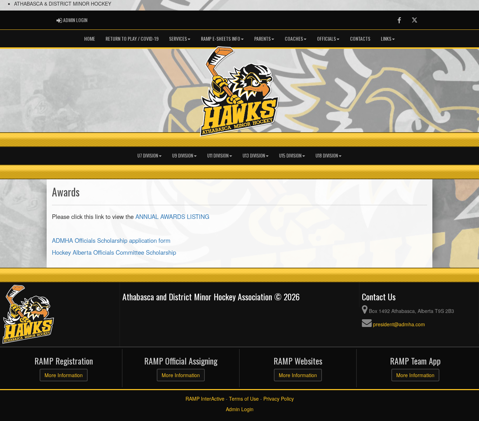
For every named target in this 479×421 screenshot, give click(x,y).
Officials (326, 38)
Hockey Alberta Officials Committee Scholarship (114, 252)
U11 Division (218, 155)
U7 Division (147, 155)
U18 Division (327, 155)
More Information (64, 375)
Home (89, 38)
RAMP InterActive (204, 398)
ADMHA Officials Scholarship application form (111, 240)
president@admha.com (399, 324)
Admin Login (240, 409)
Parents (262, 38)
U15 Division (290, 155)
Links (386, 38)
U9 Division (182, 155)
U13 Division (254, 155)
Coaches (294, 38)
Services (178, 38)
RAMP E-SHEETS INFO (220, 38)
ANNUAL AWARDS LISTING (172, 216)
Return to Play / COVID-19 (132, 38)
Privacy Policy (278, 398)
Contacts (360, 38)
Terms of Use (244, 398)
